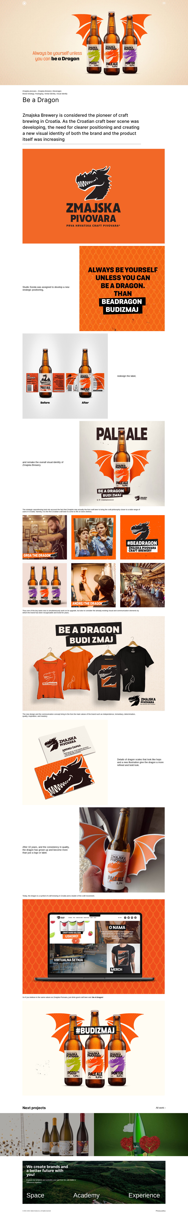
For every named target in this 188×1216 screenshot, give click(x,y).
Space (35, 1195)
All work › (160, 1108)
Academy (86, 1195)
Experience (144, 1195)
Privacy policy (160, 1211)
